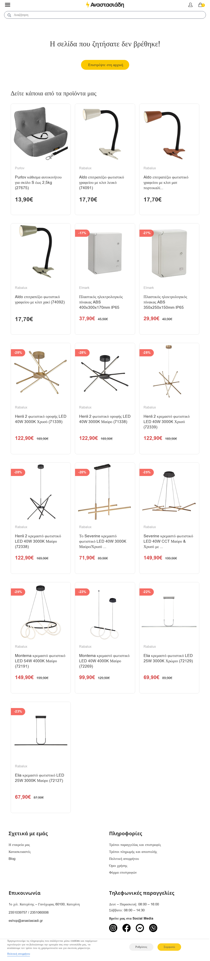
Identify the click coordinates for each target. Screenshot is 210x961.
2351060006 (39, 912)
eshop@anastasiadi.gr (26, 920)
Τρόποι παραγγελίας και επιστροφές (135, 844)
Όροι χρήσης (118, 865)
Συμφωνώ (169, 947)
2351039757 (18, 912)
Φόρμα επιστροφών (123, 872)
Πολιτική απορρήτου (124, 858)
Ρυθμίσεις (141, 947)
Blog (12, 858)
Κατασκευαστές (20, 851)
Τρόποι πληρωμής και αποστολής (133, 851)
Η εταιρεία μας (19, 844)
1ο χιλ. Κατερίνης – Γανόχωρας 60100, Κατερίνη (44, 904)
